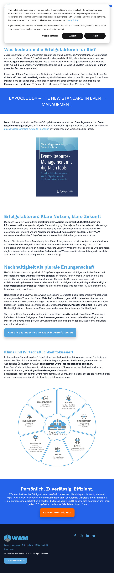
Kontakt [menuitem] (44, 545)
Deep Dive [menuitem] (8, 549)
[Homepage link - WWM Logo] (16, 540)
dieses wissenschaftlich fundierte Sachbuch (26, 128)
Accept (72, 36)
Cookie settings (50, 36)
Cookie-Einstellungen (16, 560)
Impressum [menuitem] (15, 545)
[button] (110, 5)
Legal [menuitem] (6, 545)
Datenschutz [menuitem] (27, 545)
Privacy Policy (71, 20)
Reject (95, 36)
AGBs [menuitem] (37, 545)
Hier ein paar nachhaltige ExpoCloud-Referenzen (40, 332)
